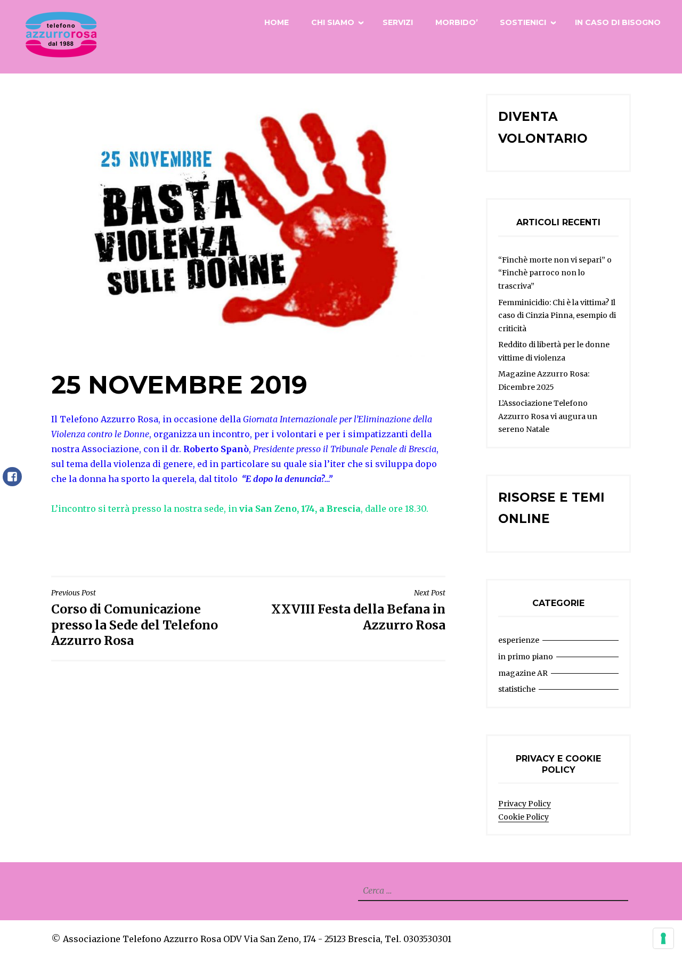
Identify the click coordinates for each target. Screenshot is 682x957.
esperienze (518, 640)
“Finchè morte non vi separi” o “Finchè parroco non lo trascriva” (555, 273)
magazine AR (523, 673)
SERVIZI (398, 22)
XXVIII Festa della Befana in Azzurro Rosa (358, 610)
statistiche (516, 689)
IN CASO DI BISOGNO (618, 22)
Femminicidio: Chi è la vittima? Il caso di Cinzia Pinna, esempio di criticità (557, 315)
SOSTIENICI (523, 22)
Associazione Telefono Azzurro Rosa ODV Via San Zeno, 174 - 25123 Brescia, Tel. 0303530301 (257, 939)
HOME (276, 22)
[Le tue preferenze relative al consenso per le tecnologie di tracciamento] (663, 938)
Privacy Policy (524, 803)
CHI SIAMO (332, 22)
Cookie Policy (523, 817)
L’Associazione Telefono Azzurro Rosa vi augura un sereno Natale (547, 416)
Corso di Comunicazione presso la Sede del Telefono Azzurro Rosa (134, 618)
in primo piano (525, 656)
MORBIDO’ (456, 22)
